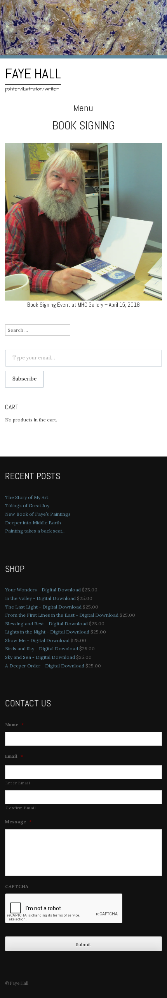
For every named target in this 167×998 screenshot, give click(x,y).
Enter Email (17, 783)
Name (14, 724)
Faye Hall (33, 74)
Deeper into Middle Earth (33, 523)
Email (14, 756)
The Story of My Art (26, 497)
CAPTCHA (16, 886)
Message (18, 822)
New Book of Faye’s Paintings (38, 514)
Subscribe (24, 378)
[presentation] (64, 909)
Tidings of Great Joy (27, 505)
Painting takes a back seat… (35, 531)
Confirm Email (20, 807)
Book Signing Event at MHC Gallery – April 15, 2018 (83, 304)
